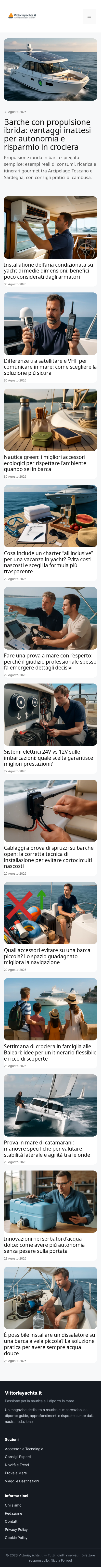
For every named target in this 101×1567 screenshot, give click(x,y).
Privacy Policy (16, 1529)
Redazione (13, 1513)
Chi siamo (13, 1505)
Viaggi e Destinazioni (22, 1481)
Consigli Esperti (18, 1457)
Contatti (11, 1521)
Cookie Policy (16, 1538)
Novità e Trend (17, 1465)
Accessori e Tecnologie (24, 1449)
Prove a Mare (16, 1473)
